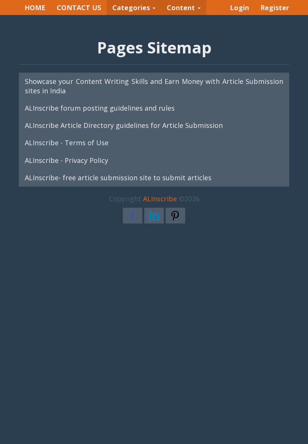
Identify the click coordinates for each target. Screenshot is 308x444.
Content (182, 7)
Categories (132, 7)
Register (274, 7)
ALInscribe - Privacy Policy (66, 160)
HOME (34, 7)
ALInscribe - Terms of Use (67, 142)
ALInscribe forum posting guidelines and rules (100, 108)
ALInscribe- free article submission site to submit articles (118, 177)
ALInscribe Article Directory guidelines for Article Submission (124, 125)
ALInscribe (160, 198)
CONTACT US (79, 7)
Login (239, 7)
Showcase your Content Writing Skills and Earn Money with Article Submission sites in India (154, 86)
